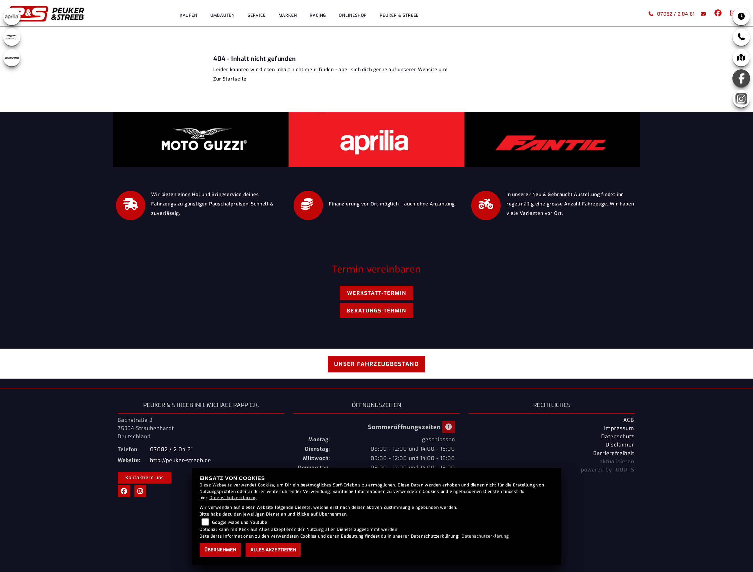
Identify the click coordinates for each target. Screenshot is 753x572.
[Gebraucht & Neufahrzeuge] (486, 204)
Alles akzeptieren (273, 550)
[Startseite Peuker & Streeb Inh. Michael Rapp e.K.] (55, 13)
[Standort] (741, 57)
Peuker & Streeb (399, 15)
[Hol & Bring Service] (130, 204)
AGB (628, 420)
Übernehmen (220, 550)
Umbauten (222, 15)
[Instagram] (741, 99)
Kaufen (188, 15)
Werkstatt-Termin (376, 293)
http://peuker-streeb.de (180, 460)
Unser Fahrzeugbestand (376, 364)
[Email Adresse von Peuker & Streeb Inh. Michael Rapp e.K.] (702, 14)
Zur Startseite (229, 79)
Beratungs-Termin (376, 310)
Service (257, 15)
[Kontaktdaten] (741, 37)
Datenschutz (617, 436)
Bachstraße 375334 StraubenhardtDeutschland (146, 428)
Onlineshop (353, 15)
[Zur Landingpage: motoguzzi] (12, 37)
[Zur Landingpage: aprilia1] (12, 16)
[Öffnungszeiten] (741, 16)
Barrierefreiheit (613, 453)
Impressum (619, 428)
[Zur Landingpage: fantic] (12, 57)
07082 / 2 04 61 (676, 14)
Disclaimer (620, 444)
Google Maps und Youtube (239, 522)
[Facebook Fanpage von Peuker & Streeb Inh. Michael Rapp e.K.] (718, 14)
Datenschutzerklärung (233, 498)
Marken (288, 15)
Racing (318, 15)
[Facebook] (741, 78)
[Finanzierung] (308, 204)
